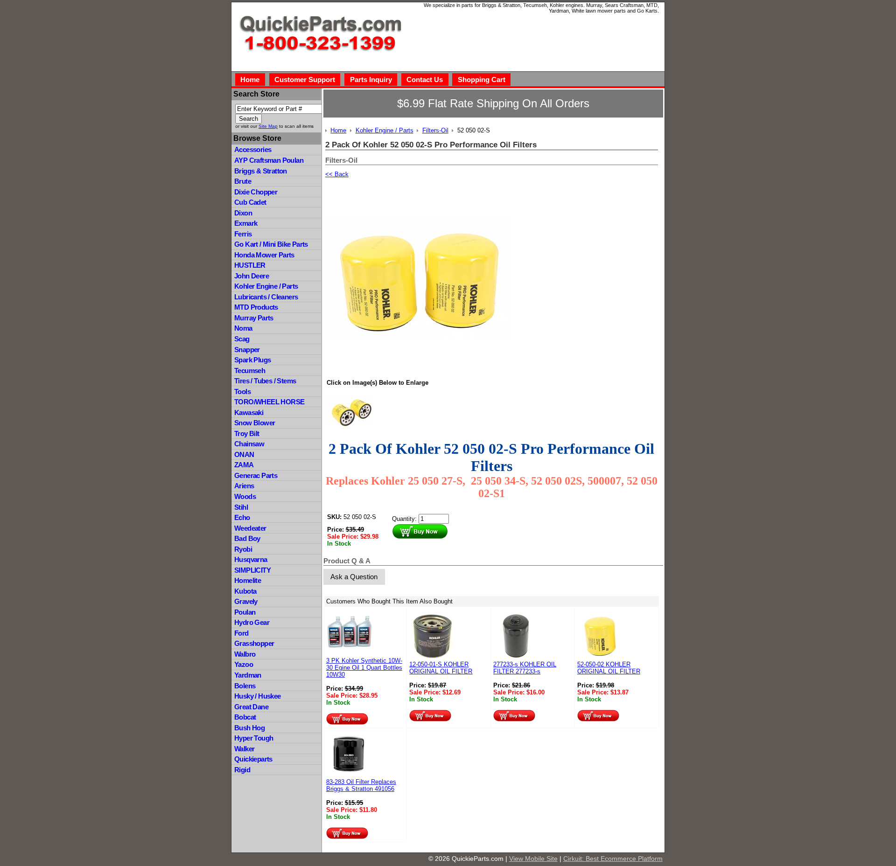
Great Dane (251, 707)
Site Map (268, 126)
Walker (244, 749)
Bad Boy (247, 538)
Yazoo (243, 664)
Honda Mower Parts (264, 255)
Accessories (252, 149)
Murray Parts (253, 318)
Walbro (244, 654)
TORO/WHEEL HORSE (269, 402)
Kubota (245, 591)
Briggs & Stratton (260, 171)
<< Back (337, 174)
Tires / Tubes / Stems (265, 381)
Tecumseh (249, 370)
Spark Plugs (252, 360)
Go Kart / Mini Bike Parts (271, 244)
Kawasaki (248, 412)
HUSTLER (250, 265)
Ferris (243, 234)
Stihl (241, 507)
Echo (242, 517)
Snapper (247, 349)
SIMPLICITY (252, 570)
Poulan (244, 612)
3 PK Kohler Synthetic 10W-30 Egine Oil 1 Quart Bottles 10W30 (364, 667)
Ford (241, 633)
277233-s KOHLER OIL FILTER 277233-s (524, 668)
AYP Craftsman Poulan (268, 160)
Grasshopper (254, 643)
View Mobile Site (533, 858)
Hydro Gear (251, 622)
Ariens (244, 486)
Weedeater (250, 528)
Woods (245, 496)
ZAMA (244, 465)
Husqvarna (250, 559)
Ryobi (243, 549)
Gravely (246, 601)
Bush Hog (249, 728)
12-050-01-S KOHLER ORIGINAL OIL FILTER (440, 668)
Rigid (242, 770)
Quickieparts (253, 759)
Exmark (245, 223)
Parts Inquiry (371, 79)
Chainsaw (249, 444)
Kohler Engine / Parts (266, 286)
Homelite (247, 580)
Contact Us (424, 79)
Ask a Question (354, 577)
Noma (243, 328)
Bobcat (245, 717)
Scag (242, 339)
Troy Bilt (246, 433)
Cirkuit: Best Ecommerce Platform (613, 858)
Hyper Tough (253, 738)
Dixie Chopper (255, 192)
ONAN (244, 454)
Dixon (243, 213)
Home (249, 79)
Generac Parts (255, 475)
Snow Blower (254, 423)
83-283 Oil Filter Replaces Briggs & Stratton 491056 (361, 785)
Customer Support (304, 79)
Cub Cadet (250, 202)
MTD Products (256, 307)
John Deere (251, 276)
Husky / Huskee (257, 696)
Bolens (244, 686)
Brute (242, 181)
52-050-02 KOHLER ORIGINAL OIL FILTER (608, 668)
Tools (242, 391)
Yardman (247, 675)
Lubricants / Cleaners (266, 297)
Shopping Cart (481, 79)
